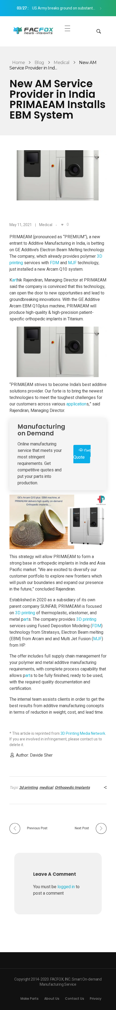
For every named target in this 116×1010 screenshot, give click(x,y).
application (76, 404)
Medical (62, 62)
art (14, 280)
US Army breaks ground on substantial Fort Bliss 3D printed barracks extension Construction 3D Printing (58, 8)
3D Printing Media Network (82, 733)
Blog (39, 62)
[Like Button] (62, 224)
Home (18, 62)
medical (46, 787)
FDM (54, 263)
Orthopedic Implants (72, 787)
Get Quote (82, 454)
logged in (66, 887)
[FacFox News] (33, 30)
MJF (72, 263)
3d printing (28, 787)
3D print (22, 613)
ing (20, 263)
